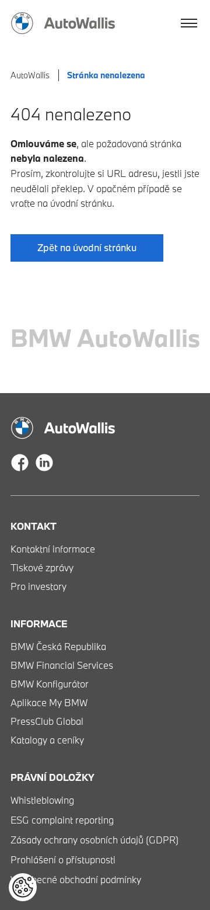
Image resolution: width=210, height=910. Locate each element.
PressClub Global (46, 721)
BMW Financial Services (61, 665)
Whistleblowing (42, 800)
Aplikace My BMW (49, 702)
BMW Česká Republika (58, 646)
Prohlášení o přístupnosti (63, 859)
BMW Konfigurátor (49, 684)
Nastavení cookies (23, 887)
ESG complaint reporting (62, 820)
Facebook (19, 462)
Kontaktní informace (52, 549)
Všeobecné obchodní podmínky (75, 879)
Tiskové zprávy (42, 567)
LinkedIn (44, 462)
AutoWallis (30, 75)
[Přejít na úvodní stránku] (63, 23)
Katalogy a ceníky (47, 740)
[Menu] (189, 23)
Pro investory (38, 586)
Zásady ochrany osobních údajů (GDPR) (94, 839)
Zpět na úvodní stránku (86, 247)
